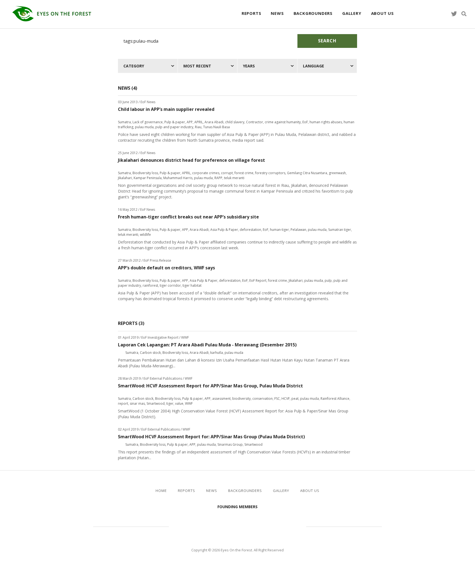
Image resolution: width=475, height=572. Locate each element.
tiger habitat (192, 285)
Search (327, 41)
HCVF (285, 398)
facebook (444, 14)
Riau (198, 127)
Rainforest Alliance (335, 398)
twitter (454, 14)
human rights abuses (326, 122)
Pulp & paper (174, 122)
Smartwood (156, 403)
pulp (328, 280)
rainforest (150, 285)
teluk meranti (234, 178)
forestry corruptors (270, 173)
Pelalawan (298, 229)
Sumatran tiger (339, 229)
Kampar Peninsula (148, 178)
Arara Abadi (214, 122)
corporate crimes (205, 173)
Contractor (254, 122)
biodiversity (241, 398)
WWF (189, 403)
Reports (251, 13)
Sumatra (124, 122)
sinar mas (137, 403)
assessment (221, 398)
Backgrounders (313, 13)
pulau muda (144, 127)
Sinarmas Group (230, 444)
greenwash (337, 173)
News (277, 13)
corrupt (227, 173)
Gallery (351, 13)
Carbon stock (150, 352)
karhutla (216, 352)
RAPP (218, 178)
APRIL (198, 122)
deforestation (250, 229)
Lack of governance (147, 122)
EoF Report (257, 280)
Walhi (245, 525)
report (123, 403)
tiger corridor (170, 285)
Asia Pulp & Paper (224, 229)
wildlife (145, 234)
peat (295, 398)
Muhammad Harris (177, 178)
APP (190, 122)
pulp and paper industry (174, 127)
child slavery (234, 122)
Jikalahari (125, 178)
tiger (169, 403)
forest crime (243, 173)
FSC (277, 398)
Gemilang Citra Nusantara (307, 173)
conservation (262, 398)
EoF (305, 122)
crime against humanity (283, 122)
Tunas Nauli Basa (216, 127)
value (179, 403)
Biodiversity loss (145, 173)
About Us (382, 13)
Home (161, 490)
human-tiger (279, 229)
